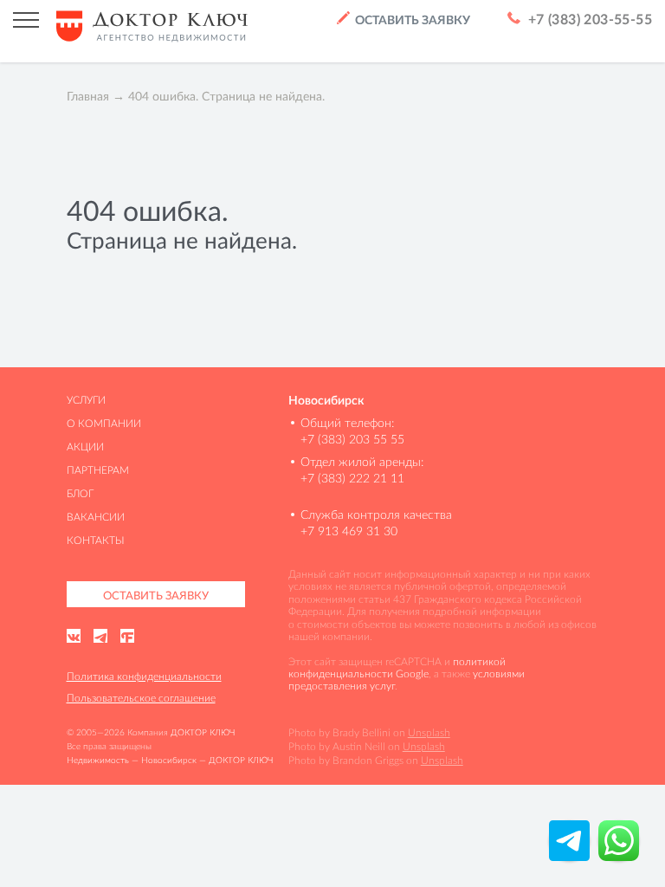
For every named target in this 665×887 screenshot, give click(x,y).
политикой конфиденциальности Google (397, 667)
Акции (85, 446)
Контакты (96, 540)
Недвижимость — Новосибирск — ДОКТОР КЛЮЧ (170, 760)
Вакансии (96, 516)
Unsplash (429, 732)
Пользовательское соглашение (141, 697)
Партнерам (98, 470)
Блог (80, 493)
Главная (88, 96)
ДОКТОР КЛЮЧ (203, 732)
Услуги (86, 399)
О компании (104, 423)
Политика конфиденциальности (144, 676)
